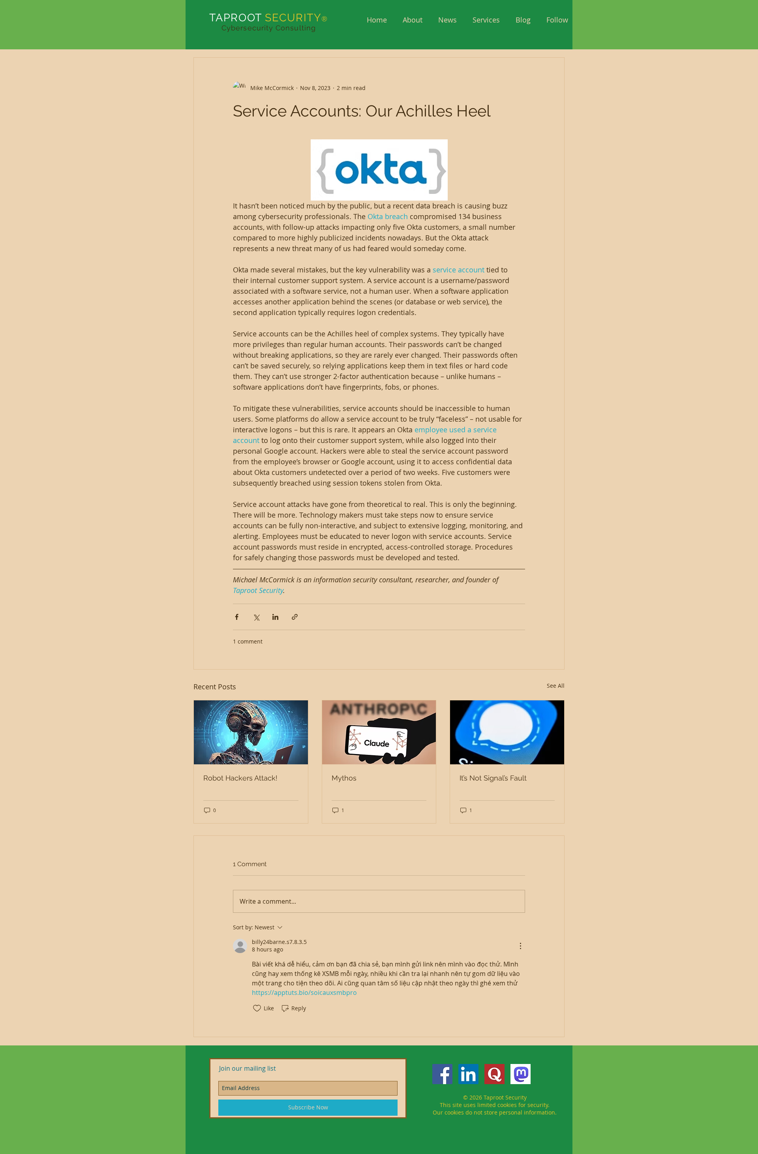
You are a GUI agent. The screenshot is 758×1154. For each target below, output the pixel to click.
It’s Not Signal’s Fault (493, 778)
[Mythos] (379, 732)
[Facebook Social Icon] (442, 1074)
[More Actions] (520, 946)
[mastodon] (520, 1074)
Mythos (344, 778)
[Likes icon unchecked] (257, 1008)
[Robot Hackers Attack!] (251, 732)
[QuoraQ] (494, 1074)
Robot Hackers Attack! (240, 778)
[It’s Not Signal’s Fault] (507, 732)
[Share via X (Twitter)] (256, 617)
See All (556, 685)
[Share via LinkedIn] (275, 617)
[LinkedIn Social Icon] (468, 1074)
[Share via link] (294, 617)
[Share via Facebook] (236, 617)
